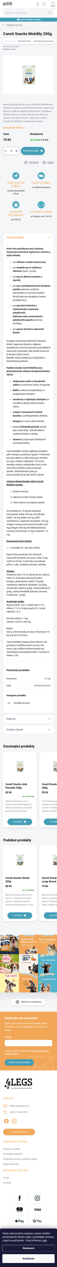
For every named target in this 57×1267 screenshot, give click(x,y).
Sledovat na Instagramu (31, 1002)
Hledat (50, 13)
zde (45, 1240)
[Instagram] (14, 1120)
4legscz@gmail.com (19, 1106)
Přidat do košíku (31, 150)
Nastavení (28, 1248)
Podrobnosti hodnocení (43, 41)
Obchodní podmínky (13, 1154)
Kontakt (7, 1182)
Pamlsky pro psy (22, 703)
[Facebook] (6, 1120)
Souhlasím (28, 1258)
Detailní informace (13, 128)
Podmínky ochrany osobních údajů (20, 1159)
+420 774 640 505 (18, 1112)
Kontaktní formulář (19, 1132)
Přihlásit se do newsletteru (19, 1062)
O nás (6, 1177)
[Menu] (53, 4)
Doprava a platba (11, 1149)
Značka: (9, 49)
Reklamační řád (10, 1164)
